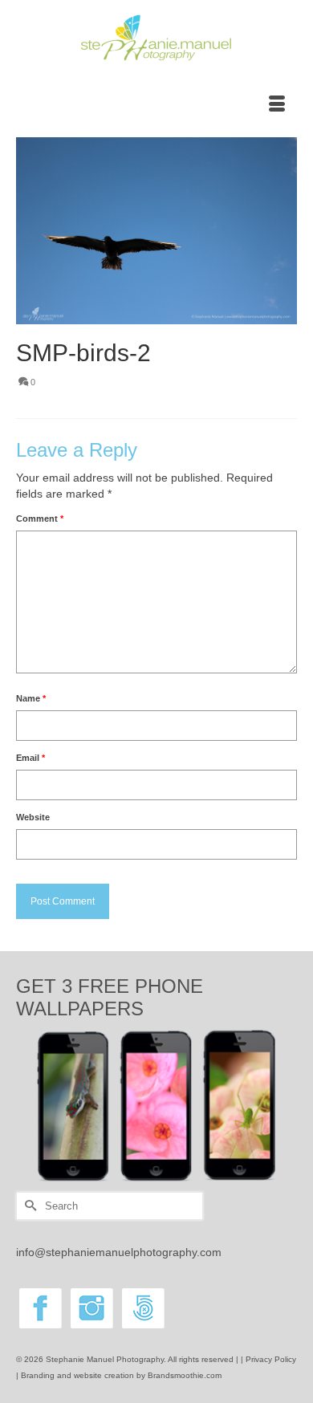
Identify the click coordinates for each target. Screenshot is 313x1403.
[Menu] (277, 105)
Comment (39, 518)
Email (30, 757)
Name (31, 698)
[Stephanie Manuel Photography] (156, 38)
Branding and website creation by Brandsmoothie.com (121, 1375)
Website (33, 817)
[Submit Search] (28, 1206)
